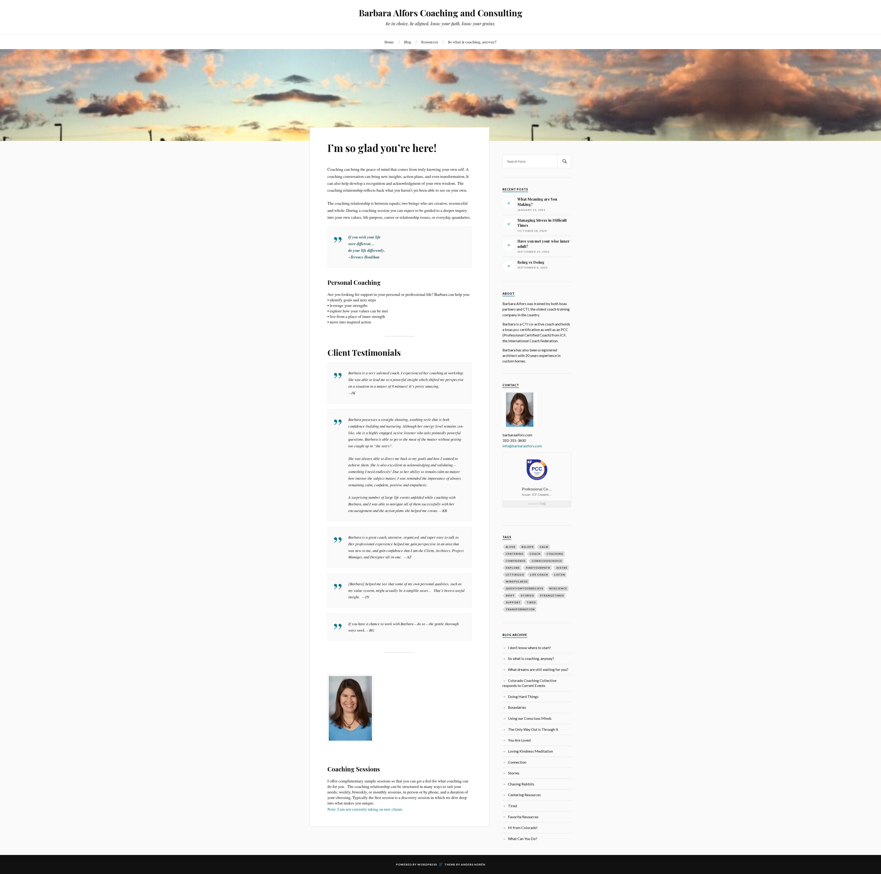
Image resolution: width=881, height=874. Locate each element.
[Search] (564, 161)
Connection (517, 762)
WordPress (427, 864)
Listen (559, 574)
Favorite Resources (523, 817)
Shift (510, 595)
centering (515, 553)
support (513, 602)
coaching (554, 553)
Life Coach (539, 574)
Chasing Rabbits (521, 784)
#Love (511, 546)
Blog (407, 41)
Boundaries (517, 707)
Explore (513, 567)
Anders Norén (473, 864)
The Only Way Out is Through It (533, 729)
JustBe (561, 567)
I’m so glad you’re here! (381, 147)
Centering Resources (524, 795)
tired (531, 602)
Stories (513, 773)
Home (389, 41)
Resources (429, 41)
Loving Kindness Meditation (530, 751)
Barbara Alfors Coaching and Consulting (440, 13)
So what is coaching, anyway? (472, 41)
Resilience (558, 588)
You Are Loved (519, 740)
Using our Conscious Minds (530, 718)
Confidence (516, 560)
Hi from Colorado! (523, 827)
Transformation (520, 609)
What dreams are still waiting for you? (538, 669)
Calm (544, 546)
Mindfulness (517, 581)
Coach (535, 553)
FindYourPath (538, 567)
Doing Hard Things (523, 696)
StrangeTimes (552, 595)
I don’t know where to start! (529, 647)
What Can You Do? (522, 838)
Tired (512, 806)
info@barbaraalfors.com (522, 446)
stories (527, 595)
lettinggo (515, 574)
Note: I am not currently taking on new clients (364, 809)
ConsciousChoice (547, 560)
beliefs (527, 546)
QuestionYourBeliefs (524, 588)
